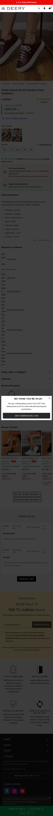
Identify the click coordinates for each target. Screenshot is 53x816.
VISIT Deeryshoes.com (26, 415)
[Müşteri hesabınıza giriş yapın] (44, 8)
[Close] (49, 398)
